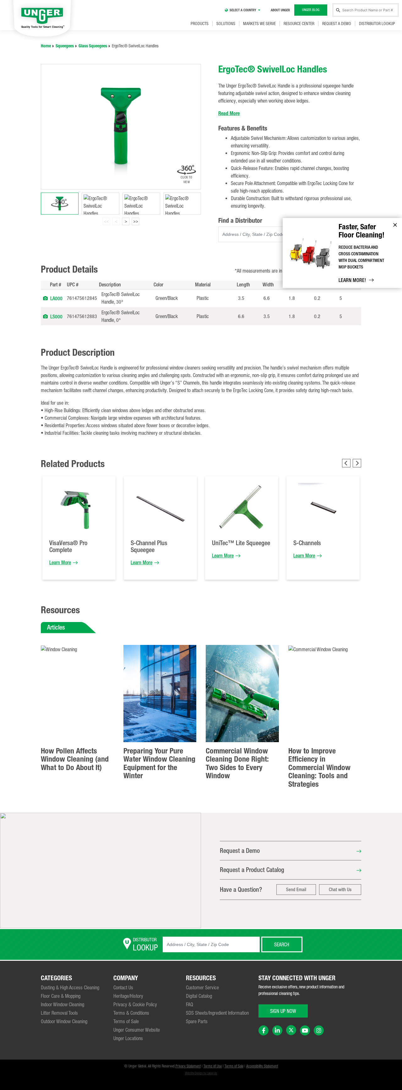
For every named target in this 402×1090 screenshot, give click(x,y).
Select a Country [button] (243, 10)
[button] (45, 298)
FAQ (189, 1004)
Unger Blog (310, 10)
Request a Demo (336, 23)
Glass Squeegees (93, 46)
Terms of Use (213, 1066)
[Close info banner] (395, 225)
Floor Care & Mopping (60, 996)
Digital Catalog (199, 996)
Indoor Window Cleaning (62, 1004)
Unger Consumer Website (136, 1030)
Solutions (225, 23)
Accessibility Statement (262, 1066)
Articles (56, 627)
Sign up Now (283, 1011)
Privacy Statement (188, 1066)
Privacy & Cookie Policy (135, 1004)
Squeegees (65, 46)
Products (200, 23)
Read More (229, 113)
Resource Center (299, 23)
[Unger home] (42, 19)
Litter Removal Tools (59, 1013)
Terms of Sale (126, 1021)
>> (135, 221)
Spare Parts (197, 1021)
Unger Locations (128, 1038)
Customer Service (202, 987)
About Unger (280, 10)
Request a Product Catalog (252, 869)
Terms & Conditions (131, 1013)
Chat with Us (340, 889)
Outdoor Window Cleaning (64, 1021)
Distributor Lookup (377, 23)
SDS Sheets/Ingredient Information (217, 1013)
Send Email (296, 889)
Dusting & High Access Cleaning (70, 987)
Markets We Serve (259, 23)
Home (46, 46)
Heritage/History (128, 996)
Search (281, 944)
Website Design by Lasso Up (201, 1073)
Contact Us (123, 987)
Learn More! (352, 280)
